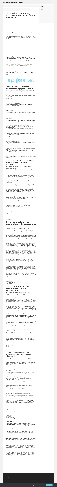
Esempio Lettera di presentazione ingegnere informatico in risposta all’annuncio (21, 82)
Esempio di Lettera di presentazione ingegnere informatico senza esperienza (20, 79)
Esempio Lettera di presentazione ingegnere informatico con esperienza (20, 80)
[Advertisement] (21, 25)
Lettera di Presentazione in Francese (46, 19)
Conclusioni (9, 83)
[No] (55, 485)
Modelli (42, 9)
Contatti (8, 477)
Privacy (8, 480)
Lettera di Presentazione (13, 2)
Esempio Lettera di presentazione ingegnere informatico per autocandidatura (21, 81)
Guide (42, 8)
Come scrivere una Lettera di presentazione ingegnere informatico (19, 78)
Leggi (51, 485)
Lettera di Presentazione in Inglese (46, 18)
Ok (47, 485)
